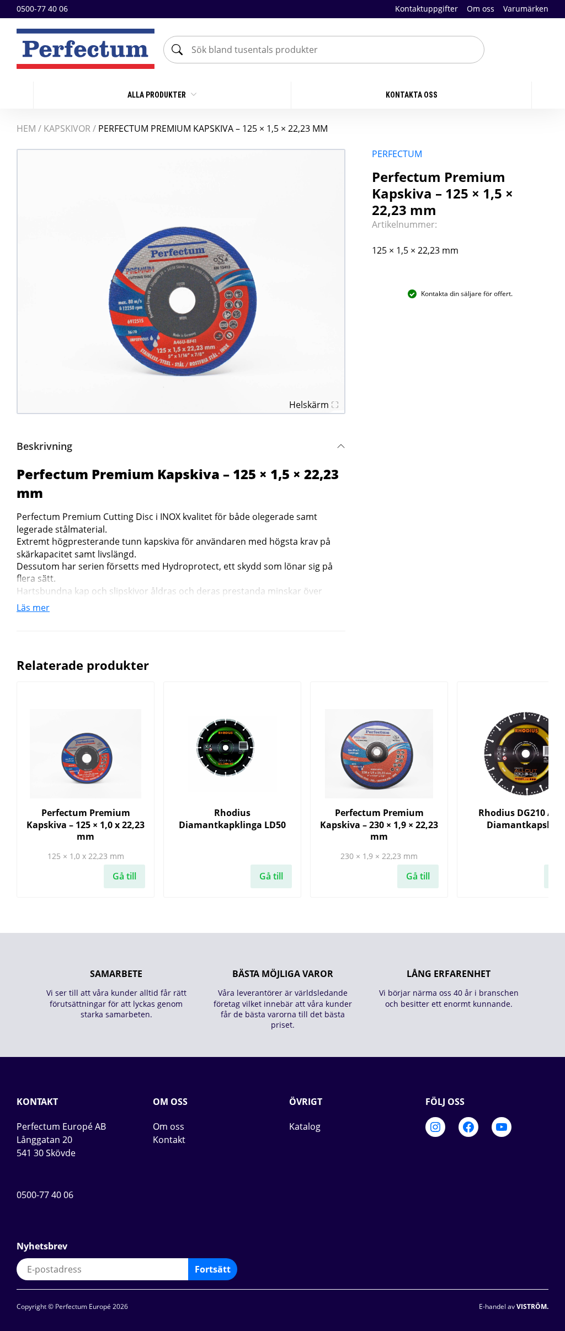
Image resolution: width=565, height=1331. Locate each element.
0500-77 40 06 (42, 9)
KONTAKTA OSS (412, 94)
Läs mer (33, 608)
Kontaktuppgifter (426, 8)
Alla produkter (157, 94)
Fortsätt (213, 1269)
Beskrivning (44, 446)
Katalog (305, 1126)
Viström (531, 1306)
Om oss (480, 8)
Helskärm (309, 405)
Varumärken (525, 8)
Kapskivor (67, 128)
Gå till (124, 876)
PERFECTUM (397, 154)
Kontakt (169, 1140)
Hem (26, 128)
